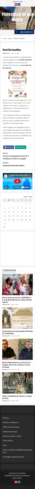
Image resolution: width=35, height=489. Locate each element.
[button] (3, 32)
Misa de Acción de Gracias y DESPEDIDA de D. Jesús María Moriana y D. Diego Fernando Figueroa (17, 299)
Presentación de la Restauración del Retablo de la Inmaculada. (17, 332)
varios (5, 45)
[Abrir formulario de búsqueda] (12, 32)
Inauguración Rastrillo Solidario (13, 164)
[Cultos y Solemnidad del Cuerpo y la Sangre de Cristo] (17, 383)
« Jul (4, 227)
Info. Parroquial (9, 293)
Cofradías (25, 389)
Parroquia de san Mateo (17, 17)
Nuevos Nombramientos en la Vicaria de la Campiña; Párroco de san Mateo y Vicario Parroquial (16, 364)
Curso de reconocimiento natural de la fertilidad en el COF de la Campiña (16, 156)
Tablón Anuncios (20, 293)
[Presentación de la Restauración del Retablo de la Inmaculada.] (17, 318)
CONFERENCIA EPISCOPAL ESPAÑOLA (17, 476)
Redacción (6, 53)
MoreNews (13, 487)
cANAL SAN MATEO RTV (26, 32)
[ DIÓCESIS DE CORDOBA (17, 473)
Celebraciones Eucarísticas (12, 389)
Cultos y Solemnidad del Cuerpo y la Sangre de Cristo (17, 397)
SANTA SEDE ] (17, 478)
